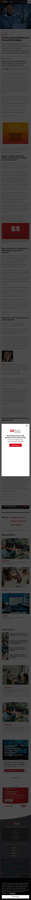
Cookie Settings (15, 896)
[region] (15, 889)
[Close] (29, 881)
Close (26, 425)
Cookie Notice (12, 893)
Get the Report (15, 445)
